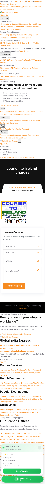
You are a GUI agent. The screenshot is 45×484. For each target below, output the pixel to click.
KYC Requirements (7, 383)
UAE (3, 63)
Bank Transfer (6, 129)
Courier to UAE (28, 399)
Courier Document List (24, 383)
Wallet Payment (22, 129)
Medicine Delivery (28, 373)
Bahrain (34, 68)
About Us (4, 15)
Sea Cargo (5, 35)
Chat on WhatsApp (22, 471)
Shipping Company (8, 37)
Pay (2, 126)
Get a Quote (24, 51)
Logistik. (21, 306)
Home (11, 187)
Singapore (5, 68)
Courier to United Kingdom (22, 396)
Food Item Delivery (22, 27)
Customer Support (20, 135)
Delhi (16, 1)
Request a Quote (6, 135)
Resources (5, 117)
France (14, 76)
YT (5, 362)
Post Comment (13, 286)
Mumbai (23, 1)
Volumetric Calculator (23, 114)
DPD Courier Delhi (8, 43)
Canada (26, 60)
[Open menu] (25, 138)
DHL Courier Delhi (24, 43)
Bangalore (4, 4)
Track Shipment (7, 9)
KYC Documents (6, 111)
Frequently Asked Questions (24, 120)
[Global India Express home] (9, 12)
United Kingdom (14, 60)
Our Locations (33, 135)
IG (3, 362)
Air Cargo (28, 370)
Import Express (24, 37)
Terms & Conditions (10, 123)
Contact (4, 132)
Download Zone (6, 120)
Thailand (15, 68)
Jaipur (30, 1)
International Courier (9, 24)
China (3, 71)
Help (3, 108)
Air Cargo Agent (31, 35)
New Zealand (30, 76)
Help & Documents (9, 152)
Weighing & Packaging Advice (21, 386)
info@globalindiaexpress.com (28, 7)
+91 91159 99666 (8, 7)
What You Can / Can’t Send (24, 111)
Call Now (22, 157)
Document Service (26, 24)
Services (4, 18)
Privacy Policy (14, 415)
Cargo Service (16, 35)
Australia (36, 60)
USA (3, 60)
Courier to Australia (14, 399)
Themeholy (23, 309)
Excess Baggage (14, 29)
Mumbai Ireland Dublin (25, 187)
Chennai (13, 4)
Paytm (14, 129)
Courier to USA (6, 396)
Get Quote (20, 138)
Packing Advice (9, 114)
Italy (21, 76)
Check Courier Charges (9, 105)
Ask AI (2, 138)
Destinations (5, 54)
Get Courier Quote (22, 334)
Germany (5, 76)
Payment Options (24, 412)
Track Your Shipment (9, 157)
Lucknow (38, 1)
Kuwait (25, 68)
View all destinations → (16, 402)
